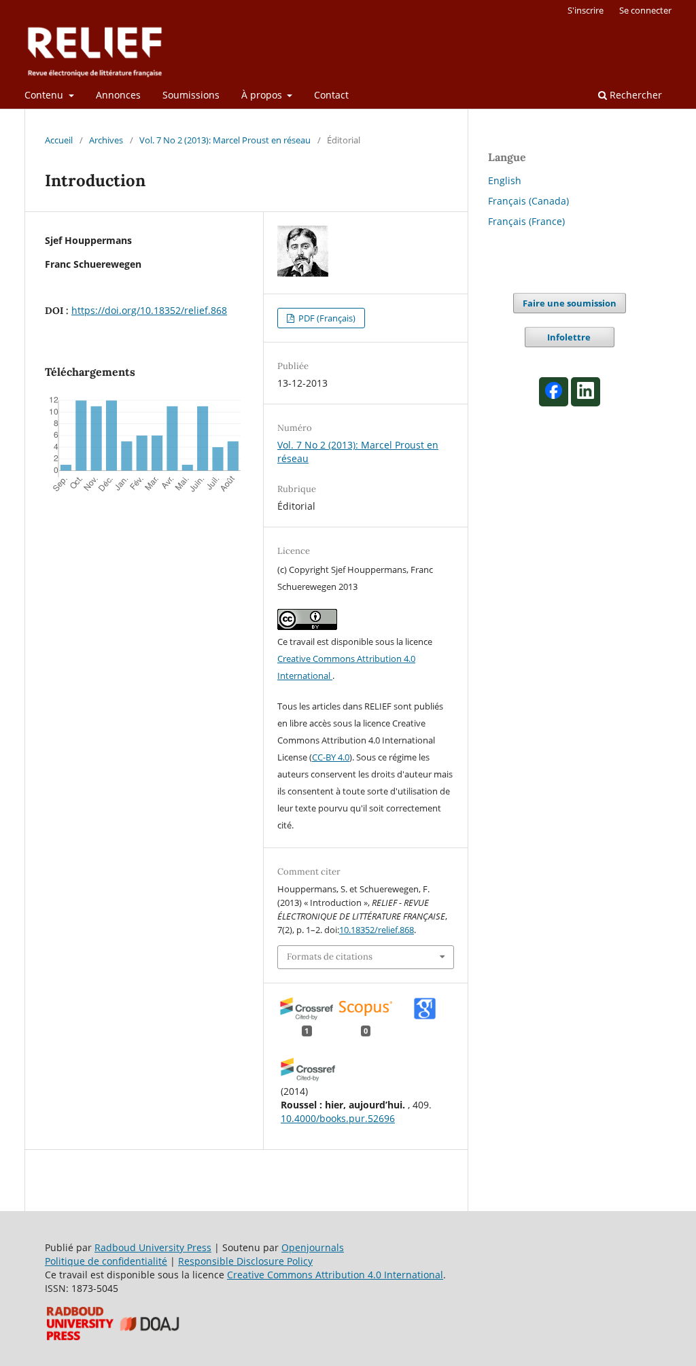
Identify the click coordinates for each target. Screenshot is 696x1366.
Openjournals (312, 1247)
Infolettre (570, 337)
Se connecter (645, 10)
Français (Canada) (528, 200)
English (504, 180)
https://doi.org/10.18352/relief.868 (149, 310)
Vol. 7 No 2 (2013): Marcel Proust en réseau (225, 140)
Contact (331, 94)
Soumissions (191, 94)
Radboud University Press (152, 1247)
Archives (106, 140)
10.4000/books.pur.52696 (338, 1118)
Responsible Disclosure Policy (245, 1261)
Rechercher (634, 94)
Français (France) (526, 221)
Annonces (118, 94)
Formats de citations (329, 956)
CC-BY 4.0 (330, 757)
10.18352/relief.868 (376, 930)
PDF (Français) (325, 318)
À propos (263, 94)
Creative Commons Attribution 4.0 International (335, 1274)
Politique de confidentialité (106, 1261)
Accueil (59, 140)
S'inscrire (586, 10)
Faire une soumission (569, 303)
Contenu (45, 94)
